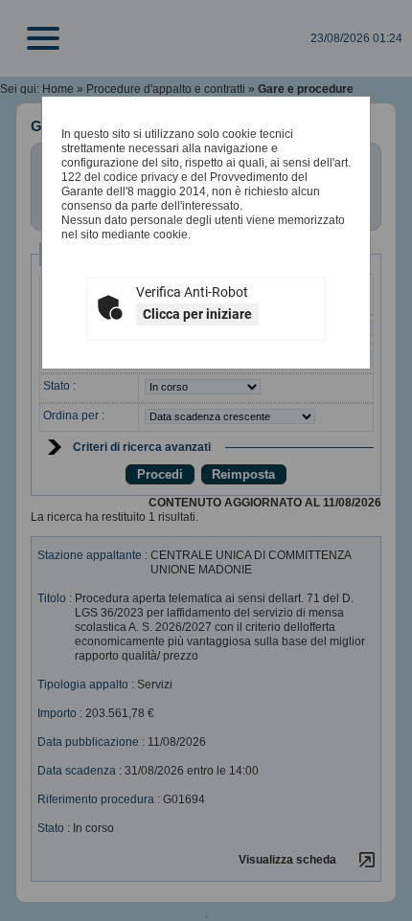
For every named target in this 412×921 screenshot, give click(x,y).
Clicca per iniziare (197, 314)
